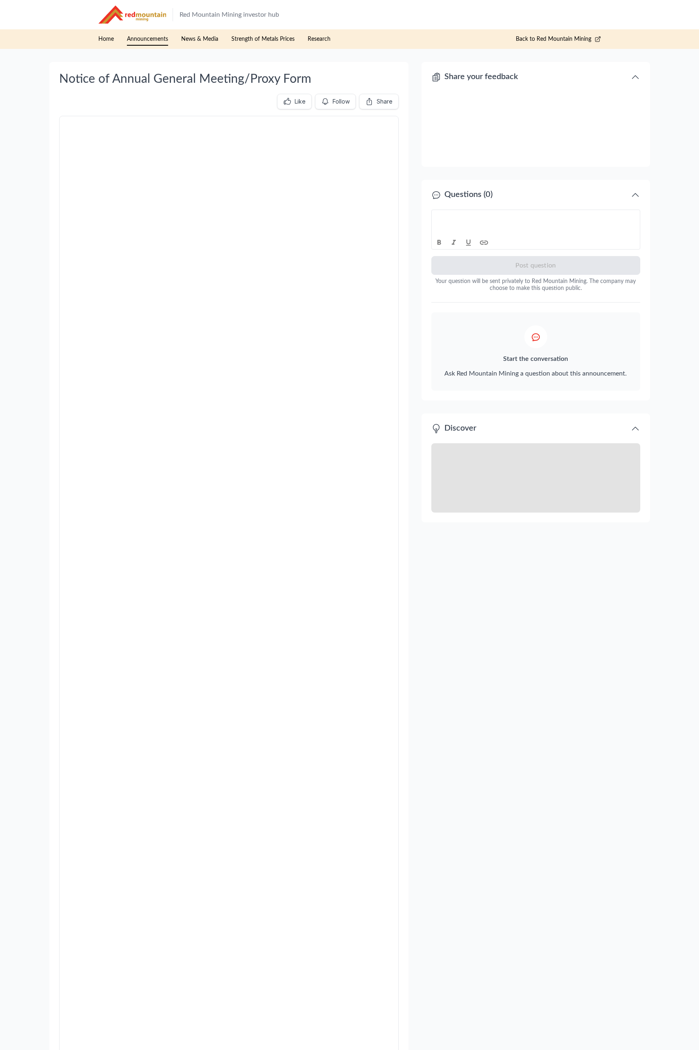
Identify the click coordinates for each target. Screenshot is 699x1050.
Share (385, 101)
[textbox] (536, 217)
